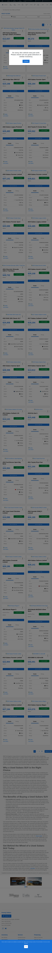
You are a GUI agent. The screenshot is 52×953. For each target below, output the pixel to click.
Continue (26, 61)
